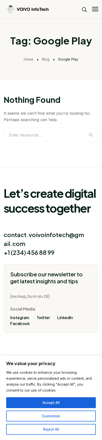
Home (28, 59)
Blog (46, 59)
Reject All (51, 429)
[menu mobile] (95, 9)
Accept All (51, 402)
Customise (51, 416)
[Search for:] (51, 134)
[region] (51, 397)
